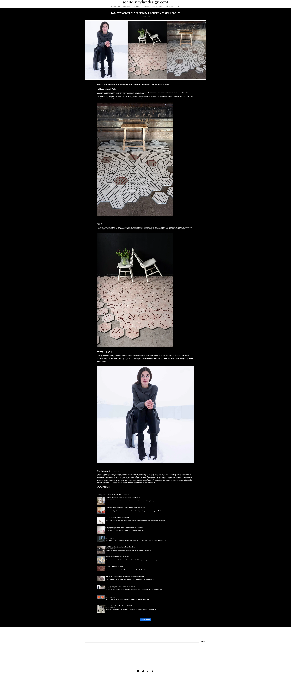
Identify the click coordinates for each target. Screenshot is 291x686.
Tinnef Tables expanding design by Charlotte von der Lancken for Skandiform (125, 507)
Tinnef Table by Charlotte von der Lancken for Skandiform (120, 546)
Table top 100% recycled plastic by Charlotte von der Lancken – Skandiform (124, 576)
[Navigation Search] (178, 6)
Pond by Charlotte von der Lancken (114, 566)
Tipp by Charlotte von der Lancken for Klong (116, 537)
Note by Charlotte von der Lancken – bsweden (117, 596)
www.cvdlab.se (103, 487)
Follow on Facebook (145, 619)
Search (86, 639)
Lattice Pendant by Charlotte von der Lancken (117, 556)
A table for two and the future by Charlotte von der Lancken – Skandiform (124, 527)
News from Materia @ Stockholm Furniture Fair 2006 (118, 605)
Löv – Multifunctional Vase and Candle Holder (117, 517)
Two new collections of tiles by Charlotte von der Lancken (120, 586)
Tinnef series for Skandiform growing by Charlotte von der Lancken (122, 497)
